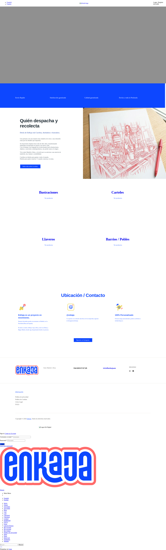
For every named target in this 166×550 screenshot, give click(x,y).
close (10, 549)
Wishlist (6, 541)
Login (2, 444)
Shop (5, 534)
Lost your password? (6, 446)
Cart (5, 512)
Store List (7, 538)
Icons (5, 524)
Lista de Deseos (8, 526)
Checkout (7, 515)
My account (7, 527)
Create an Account (10, 433)
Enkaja (2, 490)
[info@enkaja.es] (100, 366)
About (6, 505)
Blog (5, 510)
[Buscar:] (9, 544)
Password (3, 440)
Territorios (7, 539)
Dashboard (7, 520)
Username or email (6, 437)
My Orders (7, 531)
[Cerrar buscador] (1, 547)
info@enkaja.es (109, 368)
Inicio (5, 503)
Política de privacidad (10, 532)
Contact (6, 519)
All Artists (7, 507)
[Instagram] (130, 371)
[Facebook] (133, 371)
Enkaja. (29, 419)
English (6, 500)
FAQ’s (6, 522)
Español (6, 498)
